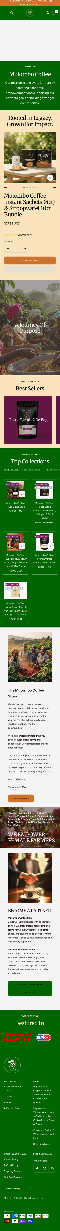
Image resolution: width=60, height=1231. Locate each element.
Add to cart (30, 260)
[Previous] (5, 187)
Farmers (8, 1102)
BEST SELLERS (11, 469)
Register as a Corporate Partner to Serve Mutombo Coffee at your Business (44, 1094)
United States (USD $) (16, 1188)
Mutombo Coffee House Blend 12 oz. (15, 505)
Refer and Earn (12, 1108)
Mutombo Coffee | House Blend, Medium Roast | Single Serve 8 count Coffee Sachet (15, 561)
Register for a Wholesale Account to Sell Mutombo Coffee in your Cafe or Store (43, 1116)
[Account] (47, 12)
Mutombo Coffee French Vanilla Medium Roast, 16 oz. (44, 559)
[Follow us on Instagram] (52, 1168)
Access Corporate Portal (30, 988)
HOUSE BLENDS (32, 469)
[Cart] (54, 13)
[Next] (54, 187)
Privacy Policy (11, 1159)
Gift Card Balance (13, 1177)
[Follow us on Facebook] (37, 1168)
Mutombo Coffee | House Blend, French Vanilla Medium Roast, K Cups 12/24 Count (15, 609)
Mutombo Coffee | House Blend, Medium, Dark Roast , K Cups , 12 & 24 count (44, 511)
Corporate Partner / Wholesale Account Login (43, 1134)
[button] (30, 269)
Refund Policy (11, 1165)
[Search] (11, 12)
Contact (8, 1096)
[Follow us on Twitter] (44, 1168)
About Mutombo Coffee (13, 1088)
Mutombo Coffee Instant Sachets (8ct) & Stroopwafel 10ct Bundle (29, 205)
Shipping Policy (12, 1171)
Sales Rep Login (41, 1144)
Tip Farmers (21, 798)
